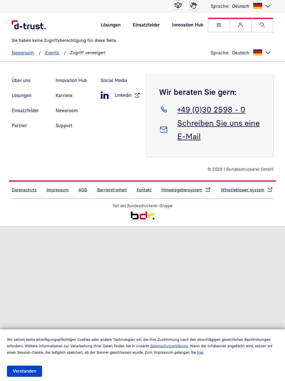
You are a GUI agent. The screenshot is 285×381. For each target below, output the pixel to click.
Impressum (57, 189)
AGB (82, 189)
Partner (19, 125)
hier (200, 352)
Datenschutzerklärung (169, 346)
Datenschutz (24, 189)
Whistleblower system (242, 189)
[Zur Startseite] (143, 216)
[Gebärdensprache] (193, 5)
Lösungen (111, 25)
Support (64, 125)
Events (52, 53)
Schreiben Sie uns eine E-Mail (218, 129)
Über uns (21, 80)
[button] (219, 25)
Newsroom (23, 53)
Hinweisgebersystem (181, 189)
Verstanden (24, 371)
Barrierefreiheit (112, 189)
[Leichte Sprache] (178, 5)
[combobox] (251, 6)
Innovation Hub (187, 25)
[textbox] (251, 6)
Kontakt (144, 189)
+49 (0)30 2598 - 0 (211, 109)
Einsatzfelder (146, 25)
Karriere (64, 95)
